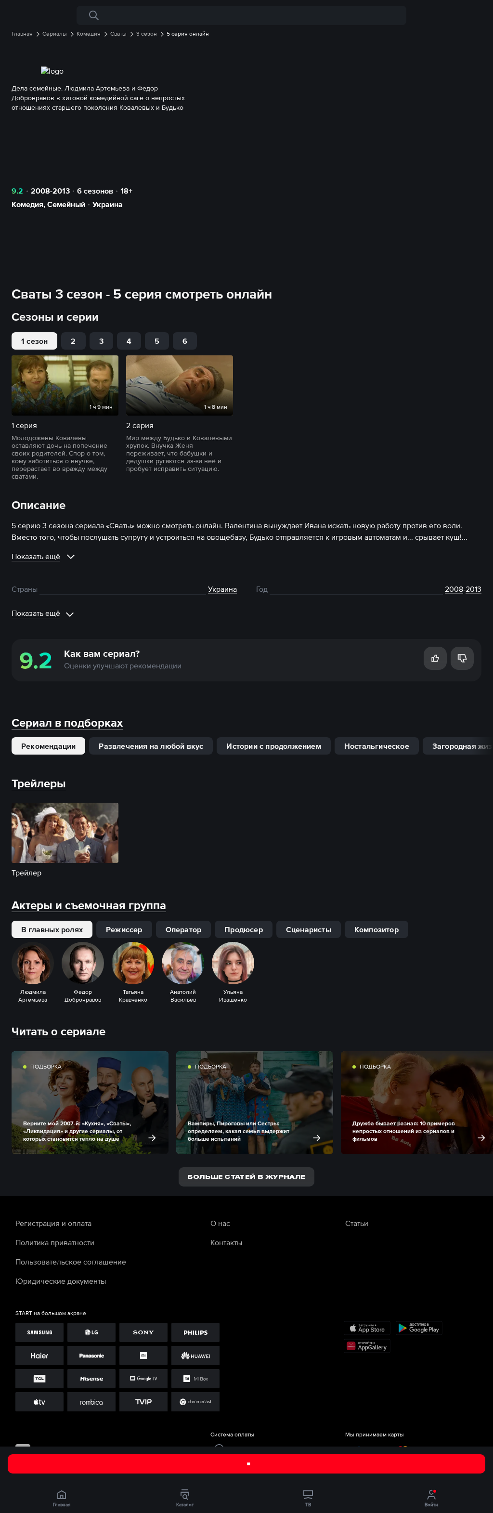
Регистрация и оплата (53, 1223)
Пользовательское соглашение (70, 1261)
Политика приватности (54, 1242)
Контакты (226, 1242)
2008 (454, 589)
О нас (220, 1223)
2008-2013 (50, 190)
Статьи (356, 1223)
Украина (107, 204)
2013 (473, 589)
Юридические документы (60, 1281)
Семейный (66, 204)
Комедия (27, 204)
